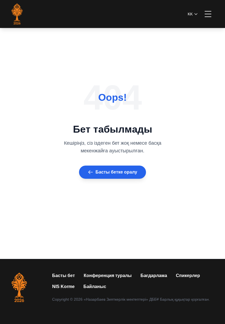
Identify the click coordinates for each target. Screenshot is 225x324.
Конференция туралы (108, 275)
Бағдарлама (153, 275)
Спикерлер (188, 275)
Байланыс (94, 286)
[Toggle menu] (208, 14)
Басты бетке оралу (116, 172)
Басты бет (63, 275)
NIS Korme (63, 286)
